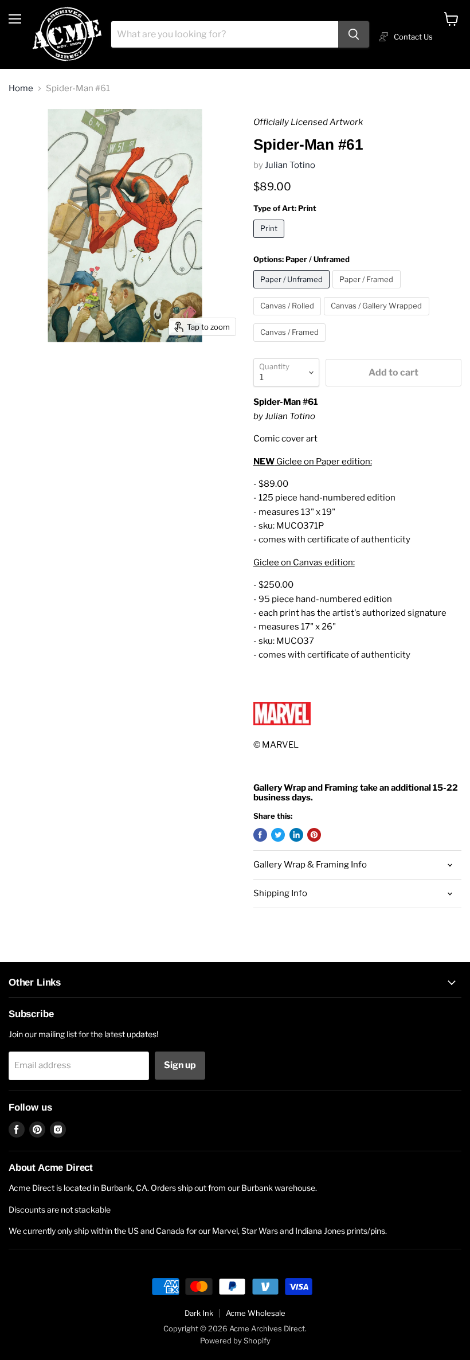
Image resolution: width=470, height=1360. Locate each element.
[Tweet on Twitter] (278, 835)
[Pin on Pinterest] (314, 835)
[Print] (270, 241)
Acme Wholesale (255, 1313)
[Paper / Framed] (368, 291)
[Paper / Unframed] (293, 291)
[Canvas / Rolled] (288, 318)
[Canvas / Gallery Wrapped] (378, 318)
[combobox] (224, 34)
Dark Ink (199, 1313)
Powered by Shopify (235, 1340)
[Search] (353, 34)
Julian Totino (290, 165)
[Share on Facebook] (260, 835)
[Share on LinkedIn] (296, 835)
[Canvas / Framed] (291, 344)
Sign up (180, 1065)
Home (21, 88)
